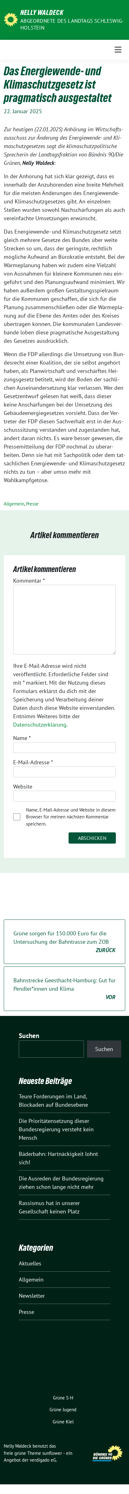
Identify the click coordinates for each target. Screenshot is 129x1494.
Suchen (29, 1035)
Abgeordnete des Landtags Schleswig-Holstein (72, 24)
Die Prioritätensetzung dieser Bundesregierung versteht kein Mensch (56, 1129)
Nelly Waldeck (42, 12)
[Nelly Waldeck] (11, 19)
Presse (32, 504)
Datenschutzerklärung (39, 724)
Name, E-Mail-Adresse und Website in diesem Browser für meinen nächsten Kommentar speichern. (71, 817)
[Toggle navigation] (118, 49)
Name (22, 738)
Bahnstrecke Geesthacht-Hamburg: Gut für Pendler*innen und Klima (64, 989)
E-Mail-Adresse (33, 762)
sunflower (52, 1453)
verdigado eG (43, 1460)
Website (22, 786)
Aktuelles (30, 1263)
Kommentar (29, 580)
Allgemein (14, 504)
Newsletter (32, 1295)
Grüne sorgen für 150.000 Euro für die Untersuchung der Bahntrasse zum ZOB (64, 942)
